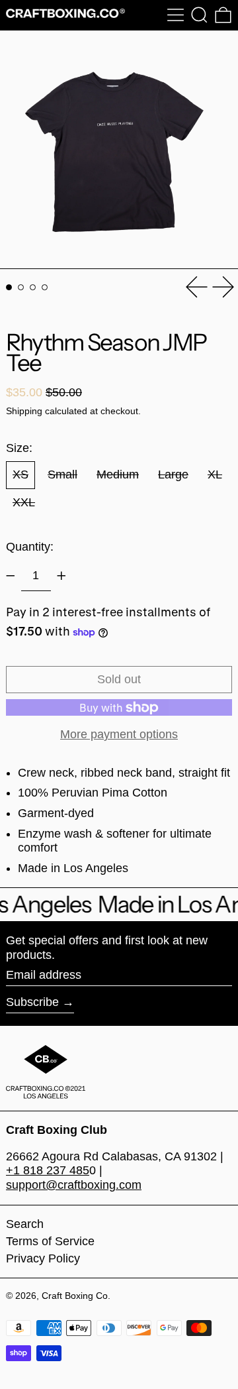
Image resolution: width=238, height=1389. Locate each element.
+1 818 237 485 (47, 1170)
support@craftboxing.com (73, 1185)
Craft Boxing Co (75, 1295)
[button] (199, 15)
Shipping (24, 411)
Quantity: (30, 546)
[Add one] (61, 575)
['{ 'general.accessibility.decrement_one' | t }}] (10, 575)
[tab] (9, 287)
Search (25, 1224)
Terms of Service (50, 1241)
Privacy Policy (43, 1258)
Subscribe (32, 1002)
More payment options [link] (119, 734)
